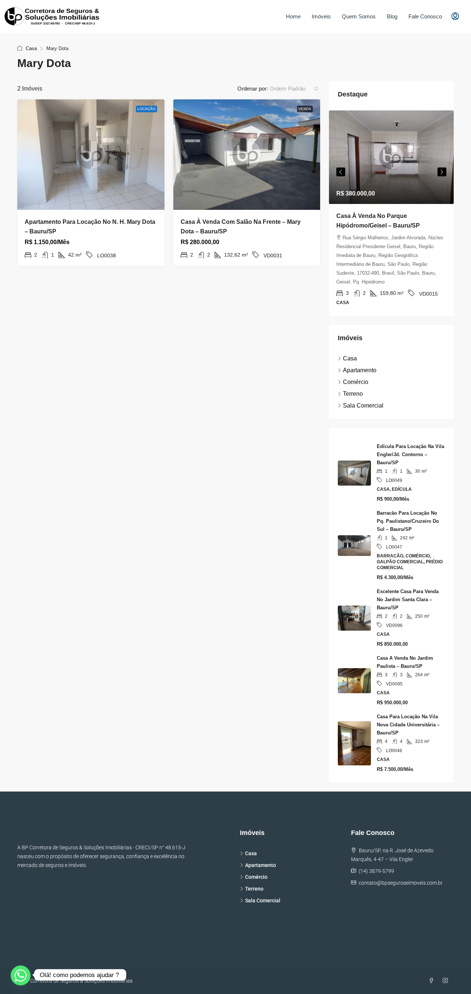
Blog (392, 16)
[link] (90, 154)
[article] (391, 213)
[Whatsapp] (21, 975)
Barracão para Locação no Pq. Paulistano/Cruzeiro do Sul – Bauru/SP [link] (408, 521)
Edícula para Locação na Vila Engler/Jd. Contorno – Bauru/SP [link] (410, 454)
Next (442, 172)
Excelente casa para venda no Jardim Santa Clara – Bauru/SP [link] (408, 599)
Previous (340, 172)
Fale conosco (425, 16)
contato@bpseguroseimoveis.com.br (401, 883)
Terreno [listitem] (353, 394)
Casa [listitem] (350, 358)
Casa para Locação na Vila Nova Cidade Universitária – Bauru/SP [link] (408, 725)
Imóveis (321, 16)
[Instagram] (447, 981)
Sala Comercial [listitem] (363, 405)
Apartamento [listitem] (359, 370)
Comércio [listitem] (355, 382)
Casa (31, 48)
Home (293, 16)
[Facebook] (433, 981)
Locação (146, 109)
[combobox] (294, 88)
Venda (304, 109)
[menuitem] (455, 16)
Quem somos (359, 16)
